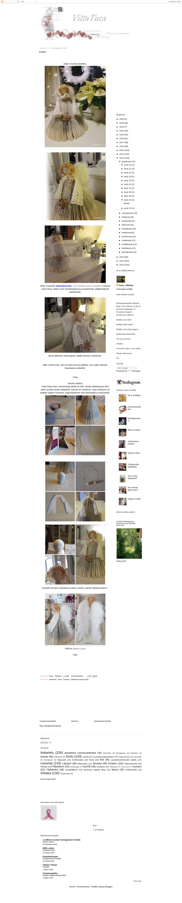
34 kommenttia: (77, 676)
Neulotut (97, 763)
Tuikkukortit (125, 767)
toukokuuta (127, 236)
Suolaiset (100, 767)
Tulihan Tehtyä (50, 865)
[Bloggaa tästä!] (90, 676)
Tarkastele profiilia (124, 289)
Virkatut (45, 773)
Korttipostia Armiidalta (52, 859)
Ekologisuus (121, 753)
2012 (121, 257)
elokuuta (126, 225)
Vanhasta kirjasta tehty (80, 679)
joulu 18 (128, 180)
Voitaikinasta (65, 774)
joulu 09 (128, 192)
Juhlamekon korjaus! (133, 442)
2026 (121, 119)
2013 (121, 158)
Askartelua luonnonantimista (80, 752)
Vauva (114, 769)
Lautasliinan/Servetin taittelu (124, 760)
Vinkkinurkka (131, 770)
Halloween (58, 757)
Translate (136, 371)
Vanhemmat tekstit (102, 721)
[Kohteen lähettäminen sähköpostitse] (88, 676)
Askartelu (53, 679)
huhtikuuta (127, 240)
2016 (121, 146)
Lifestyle (66, 763)
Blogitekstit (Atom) (53, 726)
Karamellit (138, 757)
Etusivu (74, 721)
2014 (121, 154)
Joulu (60, 679)
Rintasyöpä (74, 767)
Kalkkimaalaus (124, 757)
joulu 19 (128, 176)
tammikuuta (127, 252)
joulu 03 (128, 200)
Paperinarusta (130, 764)
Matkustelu (83, 764)
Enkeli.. (43, 52)
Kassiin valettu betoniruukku (54, 875)
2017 (121, 142)
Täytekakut (52, 769)
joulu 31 (128, 165)
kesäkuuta (127, 232)
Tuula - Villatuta (125, 285)
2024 (121, 127)
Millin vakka (48, 848)
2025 (121, 123)
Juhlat (85, 757)
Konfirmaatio (77, 760)
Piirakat (43, 767)
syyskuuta (127, 221)
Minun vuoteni (134, 430)
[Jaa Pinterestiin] (96, 676)
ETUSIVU (99, 830)
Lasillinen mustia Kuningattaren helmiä (61, 840)
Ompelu (112, 763)
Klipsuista (61, 760)
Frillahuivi (134, 753)
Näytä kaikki (138, 881)
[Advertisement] (75, 701)
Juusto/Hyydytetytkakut (103, 757)
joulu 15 (128, 184)
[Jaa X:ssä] (92, 676)
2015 (121, 150)
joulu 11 (128, 188)
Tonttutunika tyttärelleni (133, 465)
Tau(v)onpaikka (50, 873)
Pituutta (46, 867)
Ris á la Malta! (134, 395)
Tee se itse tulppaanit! (132, 477)
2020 (121, 131)
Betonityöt (107, 753)
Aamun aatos (48, 842)
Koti (102, 759)
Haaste (44, 756)
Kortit (91, 760)
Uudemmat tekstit (48, 721)
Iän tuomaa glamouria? (133, 488)
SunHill (86, 766)
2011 (121, 261)
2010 (121, 265)
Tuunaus (66, 679)
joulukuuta (127, 161)
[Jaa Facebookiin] (94, 676)
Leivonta (46, 763)
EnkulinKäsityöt (50, 856)
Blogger (108, 887)
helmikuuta (127, 248)
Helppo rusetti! (134, 499)
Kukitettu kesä (49, 850)
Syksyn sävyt (134, 453)
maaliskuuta (127, 244)
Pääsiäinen (58, 766)
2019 (121, 135)
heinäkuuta (127, 229)
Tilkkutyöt (114, 767)
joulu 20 (128, 173)
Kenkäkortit (48, 760)
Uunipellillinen (71, 770)
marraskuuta (128, 213)
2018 (121, 138)
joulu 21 (128, 169)
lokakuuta (126, 217)
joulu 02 (128, 208)
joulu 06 (128, 196)
